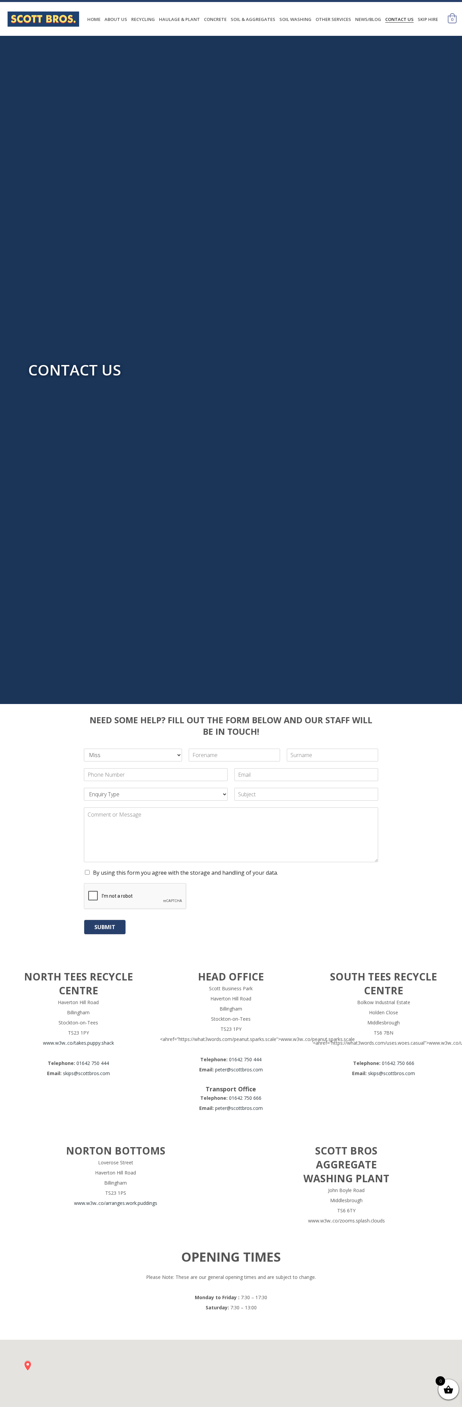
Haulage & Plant (179, 19)
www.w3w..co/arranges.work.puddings (115, 1203)
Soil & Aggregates (253, 19)
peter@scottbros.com (239, 1069)
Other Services (333, 19)
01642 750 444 (92, 1063)
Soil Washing (295, 19)
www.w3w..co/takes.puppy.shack (78, 1043)
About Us (116, 19)
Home (93, 19)
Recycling (143, 19)
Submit (104, 927)
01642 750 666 (245, 1098)
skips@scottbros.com (86, 1073)
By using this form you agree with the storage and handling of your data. (185, 872)
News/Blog (368, 19)
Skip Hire (428, 19)
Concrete (215, 19)
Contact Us (399, 19)
